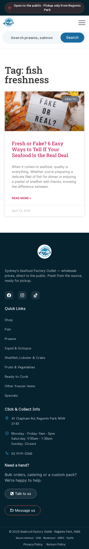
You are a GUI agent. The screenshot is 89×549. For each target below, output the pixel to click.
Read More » (21, 198)
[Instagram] (22, 295)
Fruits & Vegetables (20, 367)
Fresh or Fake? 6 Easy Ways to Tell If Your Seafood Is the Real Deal (40, 149)
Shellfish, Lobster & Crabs (25, 357)
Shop (9, 319)
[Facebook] (9, 295)
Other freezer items (20, 386)
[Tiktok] (35, 295)
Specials (11, 395)
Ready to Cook (16, 376)
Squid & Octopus (18, 348)
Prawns (10, 338)
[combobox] (33, 37)
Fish (8, 329)
